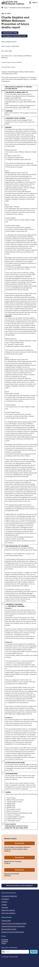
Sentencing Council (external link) (12, 932)
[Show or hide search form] (30, 3)
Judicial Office (6, 921)
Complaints (5, 899)
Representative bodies (8, 929)
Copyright (4, 907)
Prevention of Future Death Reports (20, 7)
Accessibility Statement (9, 896)
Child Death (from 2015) (10, 33)
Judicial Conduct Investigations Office (14, 923)
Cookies (4, 905)
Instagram (4, 941)
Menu (34, 2)
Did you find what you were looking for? (19, 885)
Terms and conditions (8, 913)
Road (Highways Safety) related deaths (14, 36)
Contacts (4, 902)
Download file (25, 843)
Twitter (3, 943)
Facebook (4, 939)
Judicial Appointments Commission (13, 926)
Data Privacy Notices (8, 910)
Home (6, 7)
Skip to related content (8, 42)
